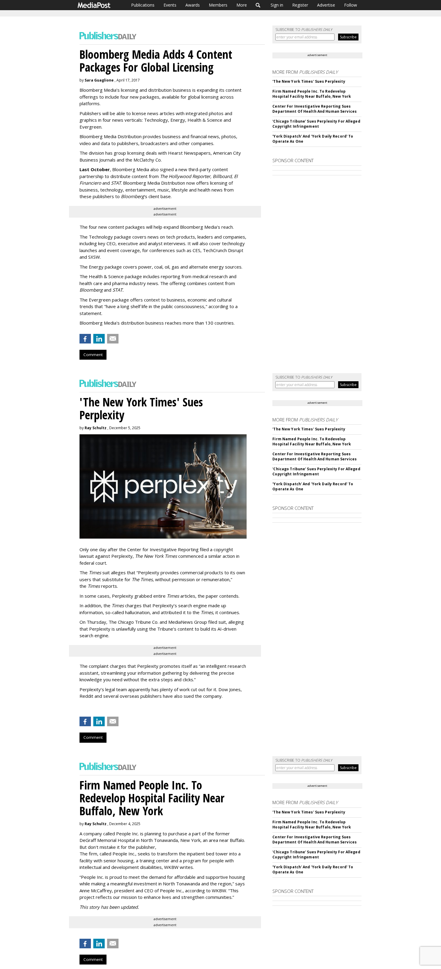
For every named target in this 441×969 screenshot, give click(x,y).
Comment (93, 354)
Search (258, 5)
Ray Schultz (95, 427)
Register (300, 5)
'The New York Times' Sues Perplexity (308, 81)
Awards (192, 5)
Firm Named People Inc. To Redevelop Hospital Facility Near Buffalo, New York (311, 94)
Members (218, 5)
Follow (350, 5)
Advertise (326, 5)
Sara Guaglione (99, 80)
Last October (95, 169)
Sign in (277, 5)
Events (170, 5)
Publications (142, 5)
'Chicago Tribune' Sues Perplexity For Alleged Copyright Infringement (316, 124)
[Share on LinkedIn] (99, 338)
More (241, 5)
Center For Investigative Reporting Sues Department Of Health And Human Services (314, 109)
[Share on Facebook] (85, 338)
